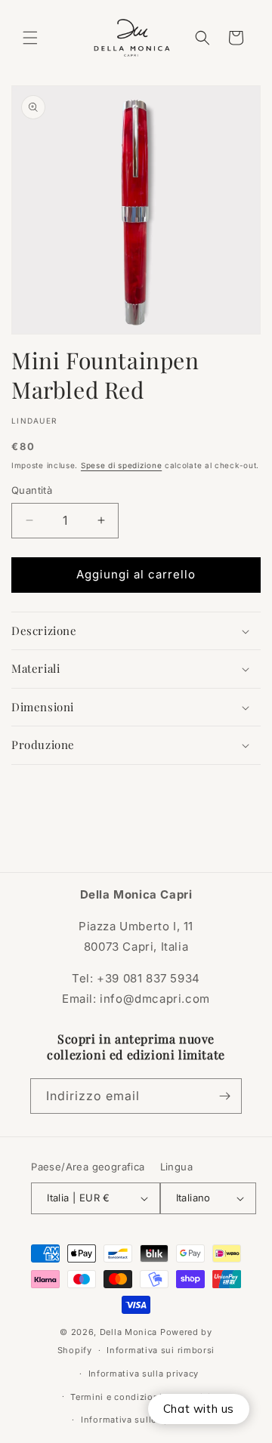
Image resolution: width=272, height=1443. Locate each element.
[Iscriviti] (224, 1096)
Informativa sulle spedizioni (143, 1419)
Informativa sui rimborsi (161, 1350)
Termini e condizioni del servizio (143, 1397)
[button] (30, 37)
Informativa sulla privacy (143, 1373)
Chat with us (198, 1408)
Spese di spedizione (121, 465)
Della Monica (128, 1332)
